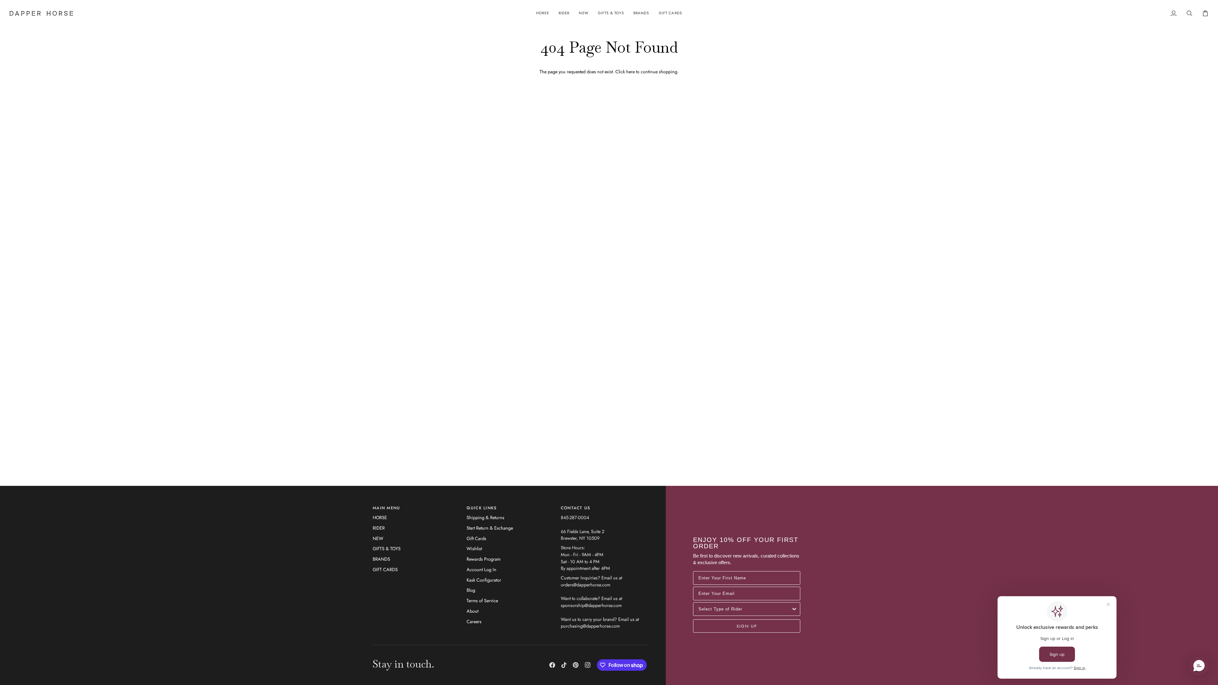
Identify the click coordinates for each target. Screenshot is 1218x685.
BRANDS (381, 559)
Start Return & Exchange (490, 528)
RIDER (379, 528)
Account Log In (481, 569)
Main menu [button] (386, 508)
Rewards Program (484, 559)
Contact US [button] (576, 508)
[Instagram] (588, 665)
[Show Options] (794, 609)
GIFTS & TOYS (387, 548)
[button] (542, 13)
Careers (474, 621)
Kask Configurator (484, 580)
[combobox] (744, 609)
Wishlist (474, 548)
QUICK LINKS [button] (482, 508)
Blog (471, 590)
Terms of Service (482, 600)
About (472, 611)
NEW (378, 538)
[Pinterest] (576, 665)
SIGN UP (747, 626)
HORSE (380, 517)
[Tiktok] (563, 665)
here (630, 71)
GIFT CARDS (385, 569)
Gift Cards (476, 538)
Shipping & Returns (485, 517)
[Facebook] (552, 665)
